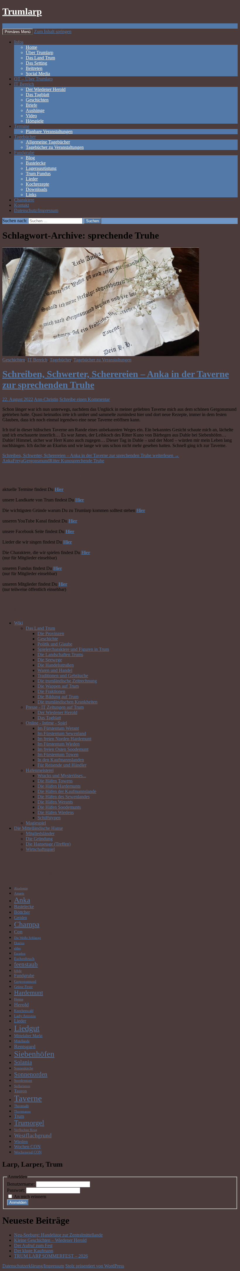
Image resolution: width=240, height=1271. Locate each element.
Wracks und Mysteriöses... (61, 775)
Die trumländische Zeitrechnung (67, 680)
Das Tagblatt (37, 94)
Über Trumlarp (39, 52)
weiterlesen (90, 455)
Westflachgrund (33, 1135)
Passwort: (16, 1190)
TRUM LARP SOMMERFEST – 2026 (51, 1255)
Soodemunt (23, 1081)
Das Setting (36, 63)
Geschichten (37, 99)
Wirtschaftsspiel (40, 849)
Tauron (20, 1091)
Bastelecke (36, 163)
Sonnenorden (30, 1074)
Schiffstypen (49, 817)
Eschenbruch (24, 959)
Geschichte (47, 638)
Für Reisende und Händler (61, 765)
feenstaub (26, 964)
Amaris (19, 894)
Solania (23, 1062)
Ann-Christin (46, 399)
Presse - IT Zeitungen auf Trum (55, 707)
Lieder (32, 178)
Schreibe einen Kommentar (84, 399)
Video (31, 115)
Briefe (31, 105)
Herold (21, 1005)
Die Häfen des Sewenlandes (63, 796)
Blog (30, 157)
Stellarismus (22, 1086)
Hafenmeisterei (40, 770)
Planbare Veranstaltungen (49, 131)
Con (18, 931)
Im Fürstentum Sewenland (61, 733)
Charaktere (24, 199)
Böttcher (22, 912)
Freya (18, 460)
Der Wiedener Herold (46, 89)
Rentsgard (24, 1046)
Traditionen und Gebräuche (62, 675)
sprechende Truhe (87, 460)
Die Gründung (39, 838)
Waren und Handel (54, 670)
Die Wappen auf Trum (58, 686)
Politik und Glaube (54, 643)
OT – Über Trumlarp (33, 78)
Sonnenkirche (23, 1068)
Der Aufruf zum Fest (33, 1245)
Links (31, 194)
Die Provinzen (50, 633)
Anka (7, 460)
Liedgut (27, 1028)
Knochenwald (23, 1011)
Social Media (38, 73)
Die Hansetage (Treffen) (48, 843)
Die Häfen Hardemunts (58, 786)
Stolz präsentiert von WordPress (94, 1265)
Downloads (36, 189)
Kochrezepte (37, 184)
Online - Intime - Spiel (46, 722)
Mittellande (22, 1041)
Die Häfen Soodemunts (59, 807)
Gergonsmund (36, 460)
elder (17, 948)
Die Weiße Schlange (27, 937)
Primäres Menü (17, 32)
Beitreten (34, 68)
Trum (19, 1116)
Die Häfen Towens (55, 780)
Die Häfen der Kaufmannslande (66, 791)
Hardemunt (28, 992)
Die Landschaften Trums (60, 654)
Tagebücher (25, 136)
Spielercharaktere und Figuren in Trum (73, 649)
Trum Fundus (38, 173)
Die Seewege (49, 659)
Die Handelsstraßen (55, 665)
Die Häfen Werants (55, 801)
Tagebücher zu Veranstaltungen (55, 147)
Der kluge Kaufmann (33, 1250)
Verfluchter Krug (25, 1130)
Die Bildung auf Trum (57, 696)
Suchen (9, 25)
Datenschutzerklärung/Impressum (33, 1265)
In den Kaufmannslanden (60, 759)
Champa (27, 924)
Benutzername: (21, 1184)
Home (31, 47)
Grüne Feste (23, 987)
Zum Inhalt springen (52, 31)
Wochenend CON (28, 1152)
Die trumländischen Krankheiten (67, 701)
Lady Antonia (25, 1016)
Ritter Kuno (60, 460)
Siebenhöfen (34, 1054)
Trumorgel (29, 1123)
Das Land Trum (40, 57)
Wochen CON (27, 1146)
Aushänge (35, 110)
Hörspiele (35, 120)
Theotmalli (21, 1106)
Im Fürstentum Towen (57, 754)
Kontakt (21, 205)
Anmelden (17, 1202)
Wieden (21, 1141)
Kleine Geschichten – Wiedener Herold (50, 1240)
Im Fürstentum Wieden (58, 743)
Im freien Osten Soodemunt (62, 749)
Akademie (21, 888)
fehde (18, 970)
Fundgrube (24, 152)
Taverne (28, 1098)
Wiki (18, 622)
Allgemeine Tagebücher (48, 141)
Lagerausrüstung (41, 168)
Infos (18, 41)
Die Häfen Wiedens (55, 812)
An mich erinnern (30, 1196)
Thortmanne (22, 1111)
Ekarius (19, 943)
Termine (21, 126)
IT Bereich (24, 84)
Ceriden (20, 917)
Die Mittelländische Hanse (38, 828)
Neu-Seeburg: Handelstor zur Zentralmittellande (58, 1234)
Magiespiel (36, 822)
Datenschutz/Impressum (36, 210)
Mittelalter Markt (28, 1035)
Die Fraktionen (51, 691)
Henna (18, 999)
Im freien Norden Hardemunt (64, 738)
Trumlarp (22, 11)
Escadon (19, 953)
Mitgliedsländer (40, 833)
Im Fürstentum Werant (58, 728)
